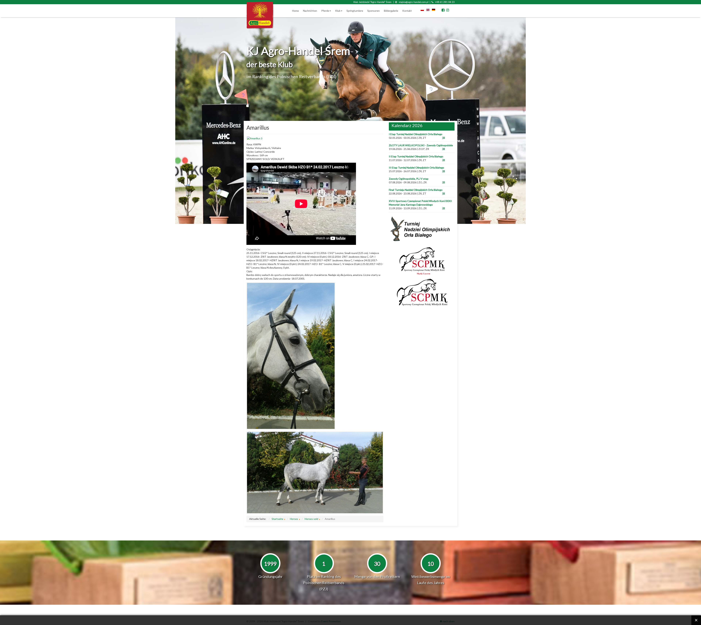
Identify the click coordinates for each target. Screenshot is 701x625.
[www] (443, 137)
